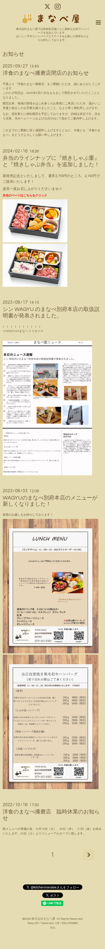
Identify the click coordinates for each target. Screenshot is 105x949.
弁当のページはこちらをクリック (25, 195)
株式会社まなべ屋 (44, 918)
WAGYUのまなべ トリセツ (23, 331)
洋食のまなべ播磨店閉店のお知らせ (46, 73)
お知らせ (13, 54)
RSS (52, 927)
